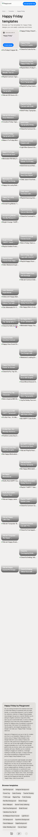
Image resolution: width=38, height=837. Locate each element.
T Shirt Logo (6, 797)
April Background (8, 789)
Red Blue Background (9, 801)
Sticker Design (23, 801)
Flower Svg (6, 793)
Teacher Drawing (28, 793)
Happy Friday (21, 11)
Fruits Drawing (26, 797)
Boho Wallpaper (8, 804)
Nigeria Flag (16, 797)
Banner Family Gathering (22, 804)
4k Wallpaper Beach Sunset (11, 816)
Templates (11, 11)
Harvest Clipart (22, 827)
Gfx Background (8, 819)
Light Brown (25, 816)
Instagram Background (22, 789)
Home (3, 11)
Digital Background (21, 823)
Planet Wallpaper (8, 823)
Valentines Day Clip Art (9, 812)
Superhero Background (22, 819)
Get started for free (29, 4)
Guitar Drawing (16, 793)
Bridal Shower (23, 808)
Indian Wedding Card (9, 827)
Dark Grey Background (10, 808)
